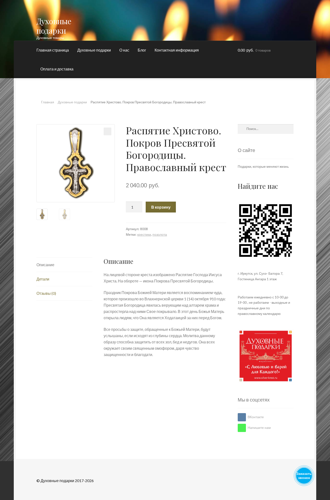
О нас (124, 50)
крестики (144, 234)
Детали (42, 279)
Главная (47, 102)
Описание (45, 264)
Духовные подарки (54, 26)
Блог (142, 50)
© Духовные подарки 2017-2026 (65, 480)
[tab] (64, 265)
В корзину (161, 207)
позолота (159, 234)
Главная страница (52, 50)
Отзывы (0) (46, 293)
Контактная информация (177, 50)
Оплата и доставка (56, 69)
